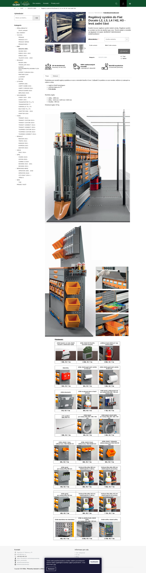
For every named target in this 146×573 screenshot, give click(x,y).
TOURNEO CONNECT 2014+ (27, 134)
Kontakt (45, 3)
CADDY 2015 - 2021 (25, 97)
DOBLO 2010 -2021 (25, 53)
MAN (18, 180)
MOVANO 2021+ (24, 166)
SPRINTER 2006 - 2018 (26, 170)
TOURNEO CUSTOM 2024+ (27, 131)
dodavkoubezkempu (23, 562)
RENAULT (20, 136)
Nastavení (51, 569)
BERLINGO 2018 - (24, 93)
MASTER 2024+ (23, 148)
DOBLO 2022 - (23, 55)
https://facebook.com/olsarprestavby (28, 558)
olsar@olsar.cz (21, 554)
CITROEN (20, 81)
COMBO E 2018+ (24, 161)
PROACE (21, 37)
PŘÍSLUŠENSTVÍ (22, 28)
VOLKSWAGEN (21, 95)
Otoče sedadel (23, 30)
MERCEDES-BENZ (22, 168)
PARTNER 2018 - (24, 74)
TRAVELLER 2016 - (25, 64)
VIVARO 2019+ (23, 157)
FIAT (18, 46)
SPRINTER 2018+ (24, 173)
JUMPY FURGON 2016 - (26, 88)
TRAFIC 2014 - (23, 141)
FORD (19, 115)
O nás (78, 554)
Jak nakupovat (80, 552)
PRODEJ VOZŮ (21, 184)
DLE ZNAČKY (21, 32)
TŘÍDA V (21, 177)
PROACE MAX (23, 44)
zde (54, 564)
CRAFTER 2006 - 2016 (26, 111)
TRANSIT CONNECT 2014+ (27, 125)
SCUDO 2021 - (23, 51)
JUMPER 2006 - (23, 83)
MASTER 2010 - (23, 138)
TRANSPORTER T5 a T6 (26, 102)
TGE (20, 182)
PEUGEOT (20, 60)
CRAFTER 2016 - (24, 113)
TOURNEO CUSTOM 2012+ (27, 129)
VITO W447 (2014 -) (25, 175)
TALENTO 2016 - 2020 (26, 58)
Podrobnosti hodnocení (111, 13)
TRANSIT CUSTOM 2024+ (27, 122)
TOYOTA (19, 35)
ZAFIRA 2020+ (23, 159)
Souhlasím (94, 562)
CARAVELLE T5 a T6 (25, 106)
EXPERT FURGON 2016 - (26, 72)
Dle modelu (37, 3)
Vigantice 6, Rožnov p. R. (25, 552)
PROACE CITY (23, 39)
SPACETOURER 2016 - (26, 90)
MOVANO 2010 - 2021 (25, 164)
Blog (77, 556)
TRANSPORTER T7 (25, 104)
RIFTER (21, 79)
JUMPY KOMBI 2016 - (25, 86)
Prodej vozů (55, 3)
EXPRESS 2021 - (24, 145)
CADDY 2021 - (23, 99)
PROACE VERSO (24, 42)
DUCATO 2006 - (24, 48)
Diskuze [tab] (55, 76)
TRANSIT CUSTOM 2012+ (27, 120)
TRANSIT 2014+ (24, 118)
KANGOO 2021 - (24, 143)
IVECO (19, 150)
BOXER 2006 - (23, 62)
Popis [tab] (47, 76)
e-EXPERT (22, 77)
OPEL (18, 154)
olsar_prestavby (22, 560)
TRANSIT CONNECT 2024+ (27, 127)
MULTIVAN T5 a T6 (24, 109)
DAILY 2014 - (23, 152)
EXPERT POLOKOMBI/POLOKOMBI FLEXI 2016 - (29, 68)
